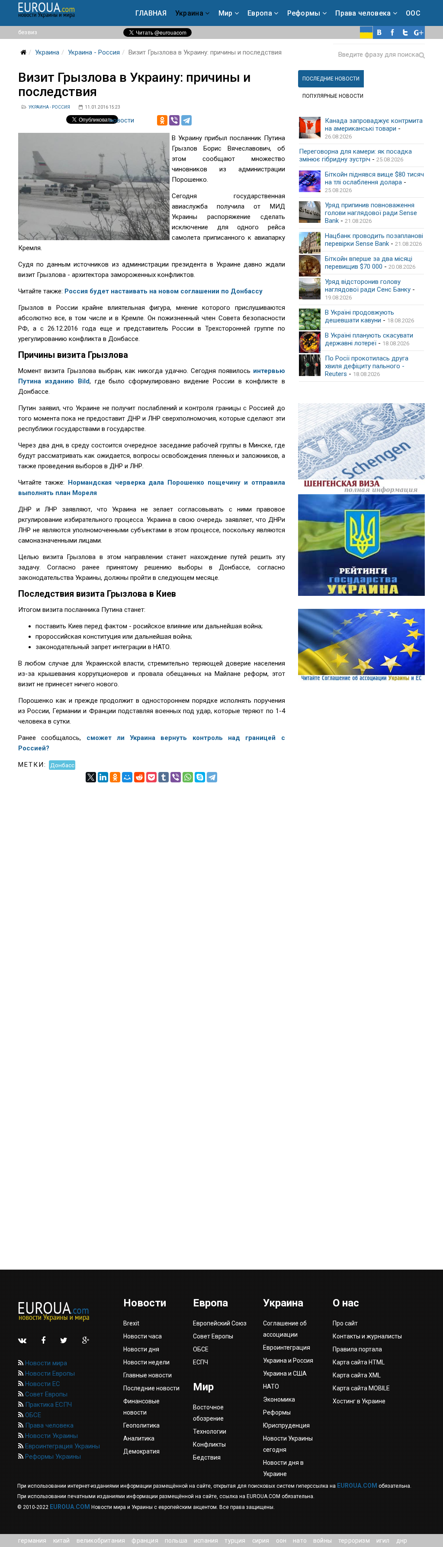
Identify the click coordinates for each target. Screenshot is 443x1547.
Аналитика (138, 1438)
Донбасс (62, 764)
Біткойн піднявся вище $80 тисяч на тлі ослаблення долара (374, 178)
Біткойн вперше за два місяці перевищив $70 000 (368, 262)
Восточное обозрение (208, 1413)
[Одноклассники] (162, 120)
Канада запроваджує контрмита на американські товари (374, 124)
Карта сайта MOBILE (361, 1388)
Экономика (279, 1399)
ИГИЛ (383, 1540)
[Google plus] (418, 32)
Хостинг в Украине (359, 1401)
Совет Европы (45, 1394)
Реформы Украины (52, 1456)
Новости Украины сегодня (288, 1444)
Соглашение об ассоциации (285, 1329)
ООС (413, 13)
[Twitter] (405, 32)
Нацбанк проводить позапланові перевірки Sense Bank (374, 240)
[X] (91, 777)
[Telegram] (186, 120)
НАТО (300, 1540)
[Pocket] (151, 777)
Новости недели (146, 1362)
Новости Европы (49, 1373)
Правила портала (357, 1349)
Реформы (304, 13)
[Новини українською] (366, 32)
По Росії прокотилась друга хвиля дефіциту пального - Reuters (366, 366)
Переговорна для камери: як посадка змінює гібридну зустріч (355, 155)
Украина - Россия (94, 52)
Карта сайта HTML (359, 1362)
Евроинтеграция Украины (61, 1446)
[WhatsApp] (188, 777)
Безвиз (27, 32)
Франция (145, 1540)
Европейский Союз (220, 1323)
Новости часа (142, 1336)
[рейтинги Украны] (361, 545)
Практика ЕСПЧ (47, 1405)
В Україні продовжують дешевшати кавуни (359, 316)
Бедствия (207, 1457)
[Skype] (200, 777)
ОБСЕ (32, 1415)
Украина (189, 13)
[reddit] (139, 777)
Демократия (141, 1451)
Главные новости (147, 1375)
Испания (206, 1540)
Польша (176, 1540)
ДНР (402, 1540)
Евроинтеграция (286, 1347)
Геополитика (141, 1425)
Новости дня (141, 1349)
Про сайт (345, 1323)
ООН (281, 1540)
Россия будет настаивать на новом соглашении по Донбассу (163, 291)
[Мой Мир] (127, 777)
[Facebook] (392, 32)
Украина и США (285, 1373)
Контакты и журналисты (367, 1336)
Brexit (131, 1323)
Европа (259, 13)
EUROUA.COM (357, 1485)
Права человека (363, 13)
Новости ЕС (41, 1384)
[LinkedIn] (103, 777)
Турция (235, 1540)
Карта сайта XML (357, 1375)
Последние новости (151, 1388)
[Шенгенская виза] (361, 448)
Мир (225, 13)
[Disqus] (151, 890)
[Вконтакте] (379, 32)
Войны (322, 1540)
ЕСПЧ (200, 1362)
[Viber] (174, 120)
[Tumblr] (163, 777)
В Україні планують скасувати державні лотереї (369, 339)
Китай (61, 1540)
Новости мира (45, 1363)
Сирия (261, 1540)
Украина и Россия (288, 1360)
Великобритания (101, 1540)
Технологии (209, 1431)
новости (121, 120)
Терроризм (354, 1540)
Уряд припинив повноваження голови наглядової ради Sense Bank (371, 213)
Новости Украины (50, 1436)
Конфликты (209, 1444)
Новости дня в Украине (283, 1468)
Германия (32, 1540)
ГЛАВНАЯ (151, 13)
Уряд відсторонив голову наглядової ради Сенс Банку (368, 285)
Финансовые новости (141, 1407)
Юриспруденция (286, 1425)
